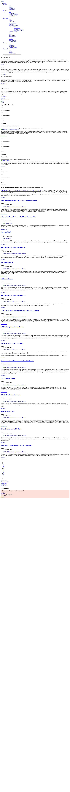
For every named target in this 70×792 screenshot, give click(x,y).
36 (3, 469)
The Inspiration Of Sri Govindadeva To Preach (17, 361)
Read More (3, 493)
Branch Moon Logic (8, 411)
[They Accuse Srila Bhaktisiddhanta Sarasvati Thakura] (14, 317)
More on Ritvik (6, 232)
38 (3, 472)
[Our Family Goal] (14, 268)
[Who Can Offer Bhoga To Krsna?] (14, 349)
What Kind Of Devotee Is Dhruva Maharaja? (16, 445)
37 (3, 470)
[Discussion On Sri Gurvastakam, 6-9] (14, 253)
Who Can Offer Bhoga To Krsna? (12, 343)
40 (3, 474)
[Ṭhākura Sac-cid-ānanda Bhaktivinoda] (10, 129)
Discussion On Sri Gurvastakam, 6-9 (13, 247)
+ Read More (3, 64)
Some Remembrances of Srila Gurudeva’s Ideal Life (19, 200)
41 (3, 475)
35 (3, 468)
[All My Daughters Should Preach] (14, 333)
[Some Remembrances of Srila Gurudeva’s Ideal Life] (14, 206)
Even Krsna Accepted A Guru (11, 429)
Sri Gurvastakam (7, 279)
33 (3, 466)
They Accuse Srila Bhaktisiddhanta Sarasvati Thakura (20, 310)
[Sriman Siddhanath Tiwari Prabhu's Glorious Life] (7, 223)
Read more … (4, 214)
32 (3, 464)
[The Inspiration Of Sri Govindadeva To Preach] (14, 367)
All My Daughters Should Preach (12, 327)
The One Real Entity (8, 378)
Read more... (3, 136)
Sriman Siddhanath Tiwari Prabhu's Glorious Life (18, 217)
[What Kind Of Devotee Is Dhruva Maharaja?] (14, 451)
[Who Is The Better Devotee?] (14, 401)
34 (3, 467)
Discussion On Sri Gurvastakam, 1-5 (13, 295)
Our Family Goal (7, 262)
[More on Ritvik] (6, 238)
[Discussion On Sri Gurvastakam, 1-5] (14, 301)
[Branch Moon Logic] (14, 417)
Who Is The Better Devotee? (10, 395)
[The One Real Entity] (14, 384)
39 (3, 473)
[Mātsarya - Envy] (5, 160)
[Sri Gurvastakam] (14, 285)
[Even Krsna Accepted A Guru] (14, 435)
